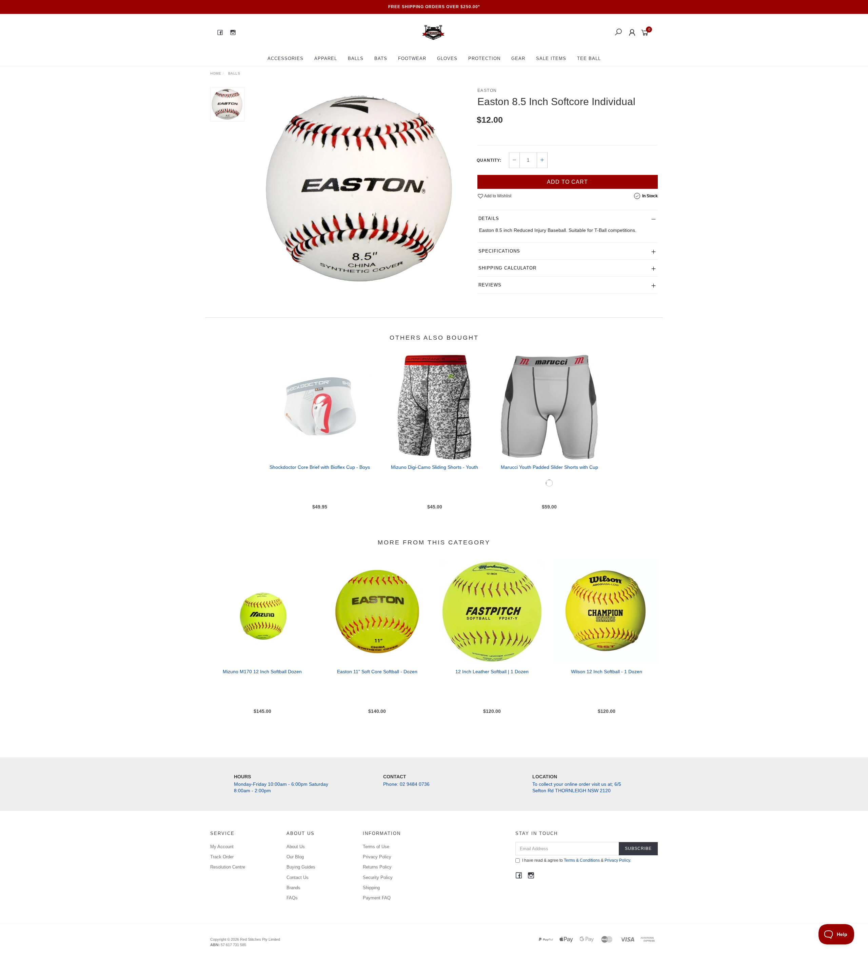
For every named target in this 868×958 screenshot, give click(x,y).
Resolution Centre (227, 867)
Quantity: (489, 160)
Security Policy (378, 877)
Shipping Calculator (507, 268)
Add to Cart (567, 182)
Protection (484, 58)
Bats (380, 58)
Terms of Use (376, 846)
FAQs (292, 897)
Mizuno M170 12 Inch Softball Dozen (262, 671)
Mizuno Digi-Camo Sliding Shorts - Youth (434, 467)
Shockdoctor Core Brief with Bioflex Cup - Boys (320, 467)
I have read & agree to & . (576, 860)
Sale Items (551, 58)
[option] (361, 189)
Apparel (325, 58)
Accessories (285, 58)
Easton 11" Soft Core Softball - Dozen (377, 671)
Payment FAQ (377, 897)
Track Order (222, 856)
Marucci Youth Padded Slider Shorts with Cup (549, 467)
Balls (355, 58)
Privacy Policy (377, 856)
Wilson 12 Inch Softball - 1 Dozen (606, 671)
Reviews (489, 284)
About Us (296, 846)
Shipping (371, 887)
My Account (222, 846)
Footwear (412, 58)
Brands (293, 887)
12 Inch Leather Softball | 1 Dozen (492, 671)
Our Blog (295, 856)
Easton (487, 90)
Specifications (499, 251)
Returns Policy (377, 867)
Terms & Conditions (582, 860)
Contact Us (298, 877)
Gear (518, 58)
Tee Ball (589, 58)
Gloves (447, 58)
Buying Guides (301, 867)
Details (488, 218)
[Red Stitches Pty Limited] (433, 32)
